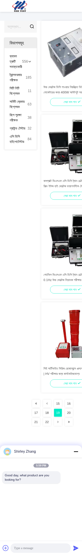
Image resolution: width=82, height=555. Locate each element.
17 (36, 412)
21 (36, 422)
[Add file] (6, 548)
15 (58, 403)
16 (69, 403)
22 (47, 422)
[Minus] (76, 451)
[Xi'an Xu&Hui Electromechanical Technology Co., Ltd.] (19, 6)
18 (47, 412)
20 (69, 412)
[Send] (75, 548)
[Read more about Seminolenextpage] (36, 403)
